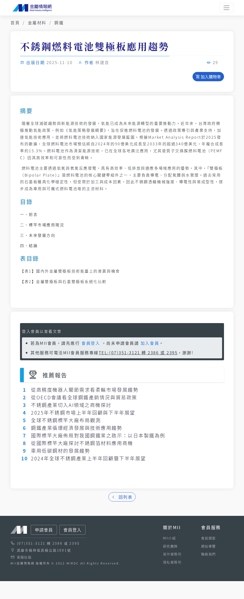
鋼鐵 (59, 22)
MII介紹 (169, 538)
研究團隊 (170, 546)
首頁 (15, 22)
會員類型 (208, 538)
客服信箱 (24, 557)
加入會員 (150, 343)
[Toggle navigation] (227, 8)
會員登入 (90, 343)
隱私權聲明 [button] (172, 562)
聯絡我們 (208, 554)
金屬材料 (37, 22)
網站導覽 (208, 546)
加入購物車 (210, 77)
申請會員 (44, 530)
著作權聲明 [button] (172, 554)
